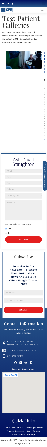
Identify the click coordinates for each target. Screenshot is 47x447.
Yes (9, 228)
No (9, 233)
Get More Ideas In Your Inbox (18, 224)
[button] (43, 3)
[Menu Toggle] (42, 10)
